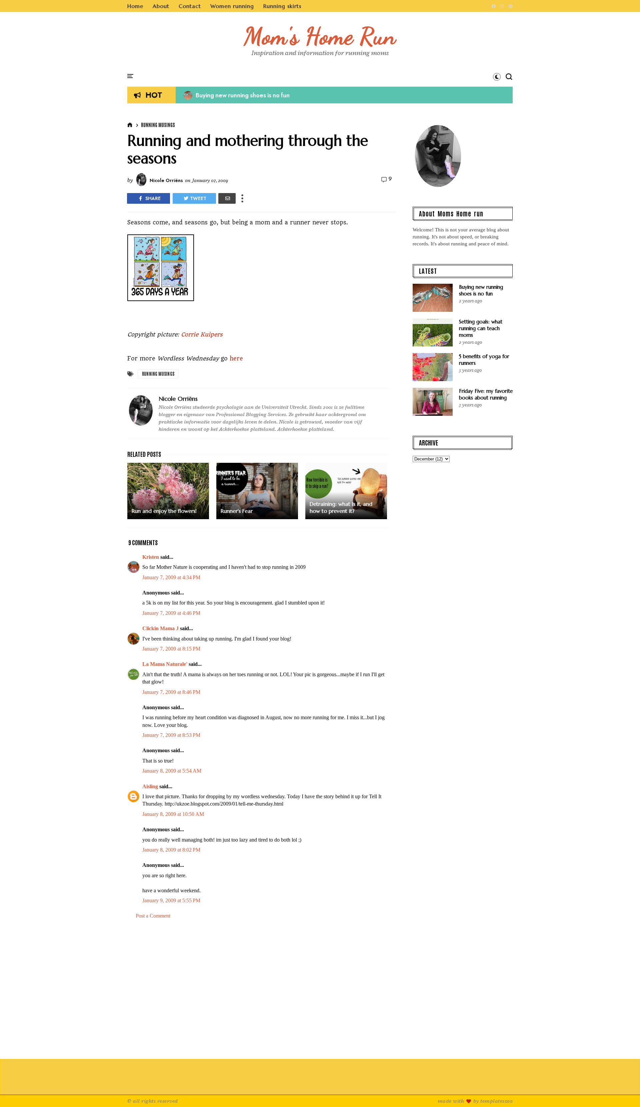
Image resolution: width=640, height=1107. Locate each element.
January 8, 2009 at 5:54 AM (171, 771)
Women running (232, 6)
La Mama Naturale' (164, 664)
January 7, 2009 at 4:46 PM (171, 613)
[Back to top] (623, 1091)
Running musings (158, 125)
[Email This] (227, 198)
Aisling (150, 786)
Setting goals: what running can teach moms (480, 328)
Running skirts (282, 6)
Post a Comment (153, 916)
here (236, 358)
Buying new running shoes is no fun (237, 95)
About (161, 6)
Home (135, 6)
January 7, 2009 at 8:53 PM (171, 735)
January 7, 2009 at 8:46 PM (171, 692)
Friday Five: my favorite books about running (486, 394)
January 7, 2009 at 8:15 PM (171, 649)
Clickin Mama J (160, 628)
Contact (190, 6)
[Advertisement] (261, 989)
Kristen (150, 557)
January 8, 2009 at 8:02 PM (171, 850)
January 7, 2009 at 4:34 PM (171, 577)
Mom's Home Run (320, 36)
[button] (497, 77)
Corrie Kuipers (202, 334)
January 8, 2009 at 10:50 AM (173, 814)
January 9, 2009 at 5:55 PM (171, 900)
